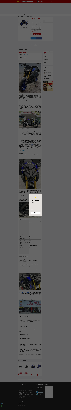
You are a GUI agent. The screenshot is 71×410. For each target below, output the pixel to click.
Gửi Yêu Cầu (35, 212)
